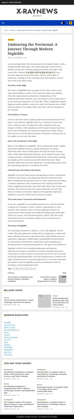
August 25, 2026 (10, 395)
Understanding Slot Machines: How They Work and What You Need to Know (61, 301)
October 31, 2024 (10, 305)
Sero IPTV (7, 340)
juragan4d (7, 345)
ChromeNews (43, 417)
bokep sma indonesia (11, 337)
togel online (7, 352)
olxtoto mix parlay (9, 327)
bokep (6, 342)
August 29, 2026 (10, 379)
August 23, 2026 (10, 409)
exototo (6, 332)
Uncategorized (8, 369)
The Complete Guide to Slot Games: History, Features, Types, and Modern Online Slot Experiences (19, 404)
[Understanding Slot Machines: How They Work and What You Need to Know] (44, 301)
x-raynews (37, 11)
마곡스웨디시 (8, 355)
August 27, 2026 (44, 379)
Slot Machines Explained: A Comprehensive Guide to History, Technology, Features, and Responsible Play (19, 389)
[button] (3, 23)
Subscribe (70, 22)
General (10, 40)
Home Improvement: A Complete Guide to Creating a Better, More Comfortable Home (52, 389)
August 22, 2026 (44, 409)
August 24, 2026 (44, 394)
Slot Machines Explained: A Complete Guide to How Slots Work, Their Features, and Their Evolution (19, 374)
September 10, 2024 (21, 58)
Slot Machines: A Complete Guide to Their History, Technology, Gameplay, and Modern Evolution (52, 374)
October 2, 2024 (59, 307)
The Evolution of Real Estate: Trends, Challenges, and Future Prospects (19, 301)
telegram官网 (8, 350)
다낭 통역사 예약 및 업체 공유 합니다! (24, 269)
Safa (10, 58)
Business (6, 384)
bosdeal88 (7, 322)
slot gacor (7, 335)
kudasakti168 (8, 347)
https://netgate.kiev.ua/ (11, 330)
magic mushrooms (9, 325)
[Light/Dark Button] (63, 23)
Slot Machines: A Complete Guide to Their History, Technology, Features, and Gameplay (51, 404)
